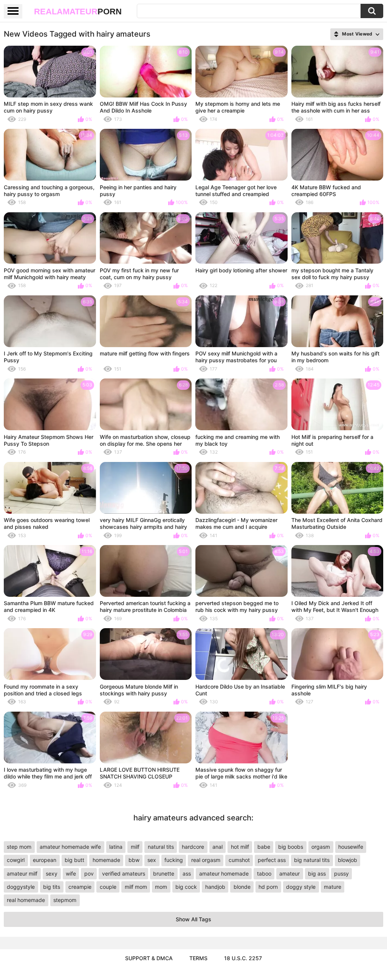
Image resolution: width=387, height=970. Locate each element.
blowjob (347, 860)
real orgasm (205, 860)
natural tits (161, 846)
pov (89, 873)
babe (263, 846)
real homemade (26, 900)
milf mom (136, 887)
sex (151, 860)
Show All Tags (193, 919)
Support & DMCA (149, 958)
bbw (133, 860)
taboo (264, 873)
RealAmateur (78, 11)
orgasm (320, 846)
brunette (163, 873)
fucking (173, 860)
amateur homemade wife (70, 846)
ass (187, 873)
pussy (341, 873)
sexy (51, 873)
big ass (317, 873)
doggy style (301, 887)
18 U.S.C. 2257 (243, 958)
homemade (106, 860)
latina (115, 846)
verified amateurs (123, 873)
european (44, 860)
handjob (215, 887)
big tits (51, 887)
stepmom (64, 900)
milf (135, 846)
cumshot (239, 860)
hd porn (268, 887)
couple (108, 887)
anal (217, 846)
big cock (186, 887)
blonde (242, 887)
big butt (74, 860)
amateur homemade (224, 873)
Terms (198, 958)
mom (161, 887)
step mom (19, 846)
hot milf (240, 846)
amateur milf (22, 873)
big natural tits (312, 860)
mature (332, 887)
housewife (350, 846)
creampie (79, 887)
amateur (289, 873)
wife (71, 873)
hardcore (193, 846)
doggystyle (21, 887)
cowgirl (16, 860)
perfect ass (272, 860)
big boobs (290, 846)
